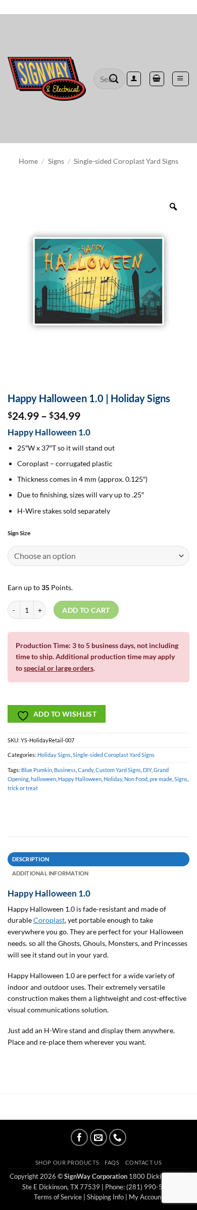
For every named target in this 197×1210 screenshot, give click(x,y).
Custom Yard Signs (118, 770)
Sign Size (19, 533)
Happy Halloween (80, 779)
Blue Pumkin (36, 770)
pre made (161, 779)
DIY (147, 770)
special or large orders (58, 668)
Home (28, 161)
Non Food (135, 779)
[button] (180, 79)
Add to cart (86, 610)
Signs (56, 161)
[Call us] (117, 1137)
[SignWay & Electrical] (47, 79)
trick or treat (23, 788)
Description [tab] (31, 859)
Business (65, 770)
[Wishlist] (98, 7)
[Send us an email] (98, 1137)
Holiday (113, 779)
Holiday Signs (54, 754)
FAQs (112, 1162)
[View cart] (157, 79)
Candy (85, 770)
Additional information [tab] (50, 873)
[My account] (134, 79)
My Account (146, 1197)
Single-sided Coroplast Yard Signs (126, 161)
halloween (43, 779)
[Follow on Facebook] (79, 1137)
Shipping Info (105, 1197)
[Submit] (114, 79)
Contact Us (143, 1162)
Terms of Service (58, 1197)
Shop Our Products (67, 1162)
